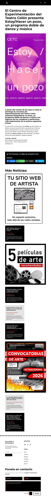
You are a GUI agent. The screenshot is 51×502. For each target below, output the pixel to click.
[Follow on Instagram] (25, 445)
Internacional (16, 402)
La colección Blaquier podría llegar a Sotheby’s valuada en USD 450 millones (14, 398)
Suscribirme (8, 455)
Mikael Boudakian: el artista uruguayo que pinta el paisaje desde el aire (14, 290)
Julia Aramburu (11, 234)
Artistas (8, 294)
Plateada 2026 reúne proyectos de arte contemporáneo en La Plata (14, 327)
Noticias (11, 233)
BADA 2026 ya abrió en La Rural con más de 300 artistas (13, 229)
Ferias (7, 233)
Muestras (12, 312)
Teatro (25, 463)
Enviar (37, 493)
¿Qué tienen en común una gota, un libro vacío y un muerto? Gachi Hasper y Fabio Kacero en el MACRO (14, 417)
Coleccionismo (9, 402)
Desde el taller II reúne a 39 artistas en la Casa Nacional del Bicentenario (14, 309)
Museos (26, 461)
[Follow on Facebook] (28, 445)
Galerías (11, 330)
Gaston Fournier (11, 295)
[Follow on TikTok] (30, 445)
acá (12, 143)
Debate (26, 456)
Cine (25, 452)
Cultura (26, 454)
